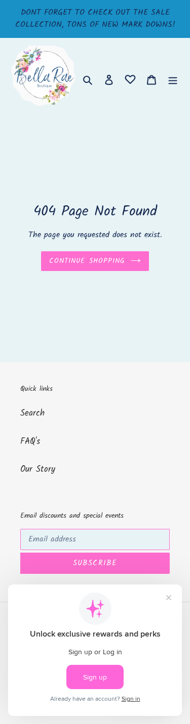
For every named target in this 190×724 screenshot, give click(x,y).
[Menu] (172, 80)
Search (32, 413)
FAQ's (30, 441)
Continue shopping (87, 260)
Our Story (37, 469)
